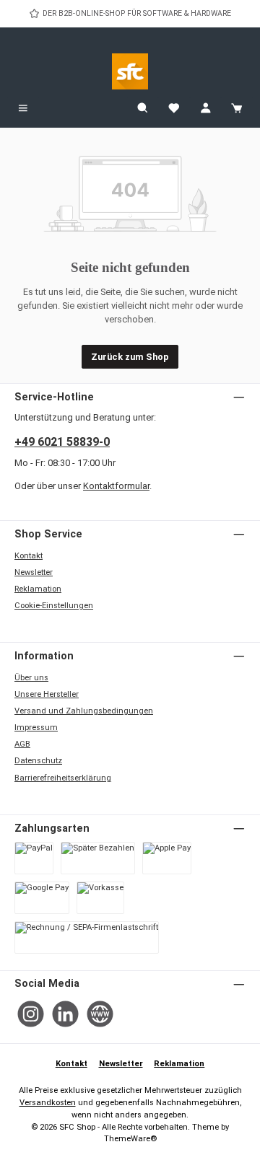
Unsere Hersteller (46, 694)
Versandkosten (48, 1102)
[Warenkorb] (237, 108)
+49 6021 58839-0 (62, 442)
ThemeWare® (130, 1138)
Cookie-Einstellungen (53, 605)
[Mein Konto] (206, 108)
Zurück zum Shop (130, 356)
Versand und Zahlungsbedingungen (83, 711)
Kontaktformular (116, 485)
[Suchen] (143, 108)
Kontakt (28, 556)
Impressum (36, 727)
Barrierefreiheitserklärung (62, 778)
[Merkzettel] (174, 108)
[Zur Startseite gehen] (130, 71)
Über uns (31, 677)
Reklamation (37, 589)
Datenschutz (38, 760)
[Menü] (23, 108)
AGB (22, 744)
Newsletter (33, 572)
